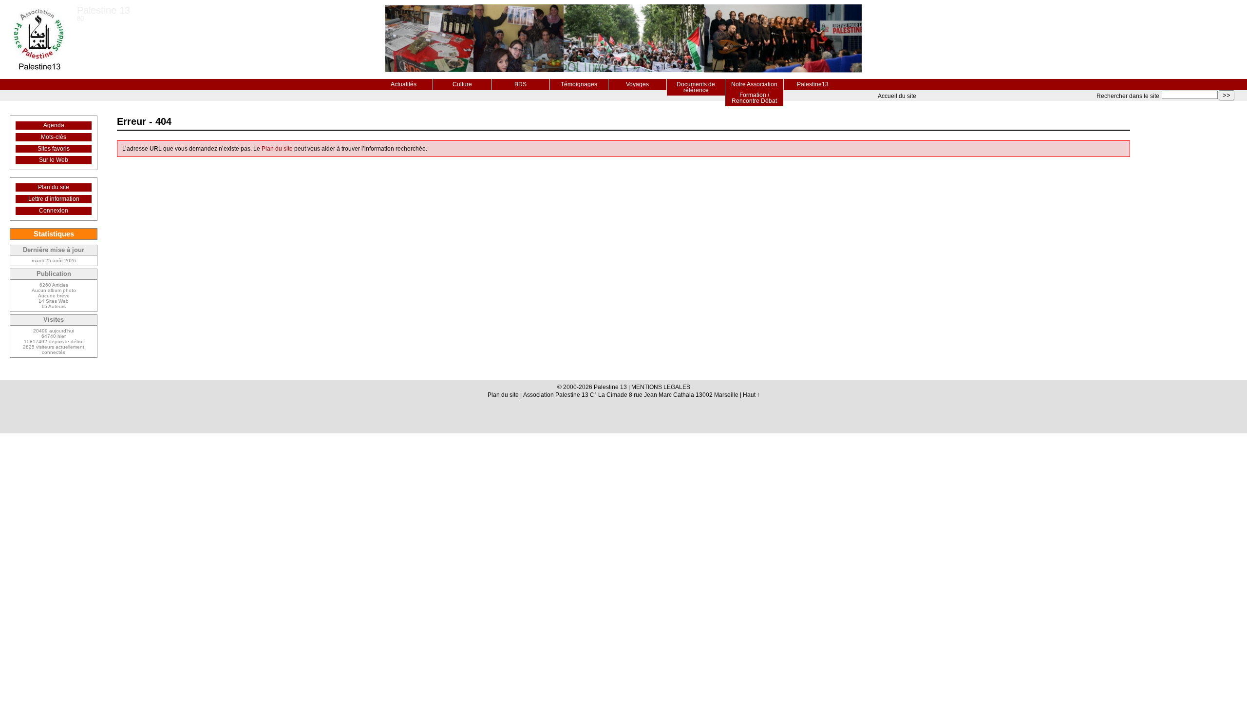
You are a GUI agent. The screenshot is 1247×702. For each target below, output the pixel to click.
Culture (462, 84)
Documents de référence (696, 87)
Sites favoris (54, 148)
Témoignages (579, 84)
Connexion (53, 210)
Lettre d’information (53, 198)
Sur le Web (53, 159)
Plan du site (277, 148)
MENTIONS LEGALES (660, 387)
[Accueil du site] (38, 39)
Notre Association (754, 84)
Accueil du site (897, 96)
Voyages (637, 84)
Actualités (403, 84)
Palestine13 (813, 84)
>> (1226, 95)
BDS (520, 84)
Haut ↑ (751, 394)
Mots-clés (53, 137)
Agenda (53, 125)
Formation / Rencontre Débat (754, 98)
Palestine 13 (103, 10)
